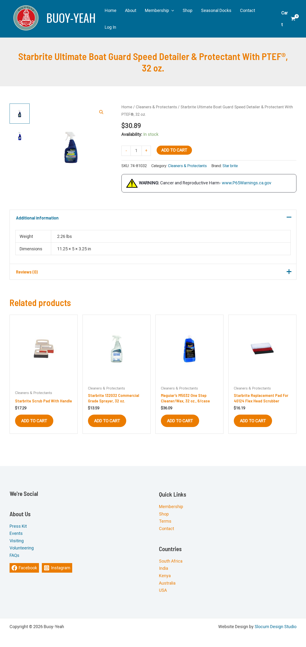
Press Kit (18, 526)
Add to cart (174, 150)
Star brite (230, 166)
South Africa (170, 561)
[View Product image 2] (20, 136)
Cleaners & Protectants (156, 107)
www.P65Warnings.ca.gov (246, 182)
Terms (165, 521)
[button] (171, 10)
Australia (167, 583)
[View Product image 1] (20, 113)
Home (126, 107)
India (163, 568)
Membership (171, 506)
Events (16, 533)
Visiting (17, 540)
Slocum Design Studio (275, 626)
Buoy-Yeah (71, 17)
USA (163, 590)
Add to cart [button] (34, 420)
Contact (166, 528)
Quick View (43, 377)
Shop (164, 513)
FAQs (14, 555)
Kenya (165, 575)
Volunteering (22, 548)
